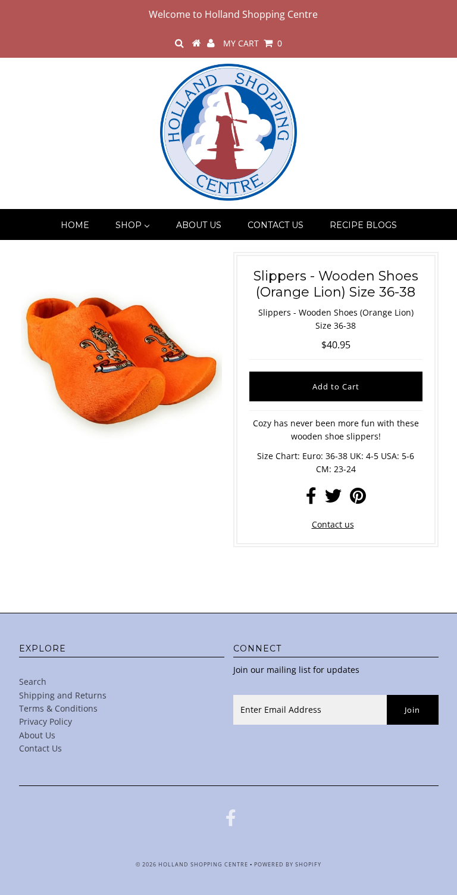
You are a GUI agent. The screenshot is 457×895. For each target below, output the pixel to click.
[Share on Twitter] (333, 498)
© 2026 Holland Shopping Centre (192, 864)
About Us (37, 735)
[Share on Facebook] (311, 498)
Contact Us (40, 748)
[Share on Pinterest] (358, 498)
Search (32, 681)
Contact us (333, 524)
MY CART (252, 43)
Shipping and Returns (63, 695)
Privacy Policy (45, 721)
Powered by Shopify (287, 864)
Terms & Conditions (58, 708)
